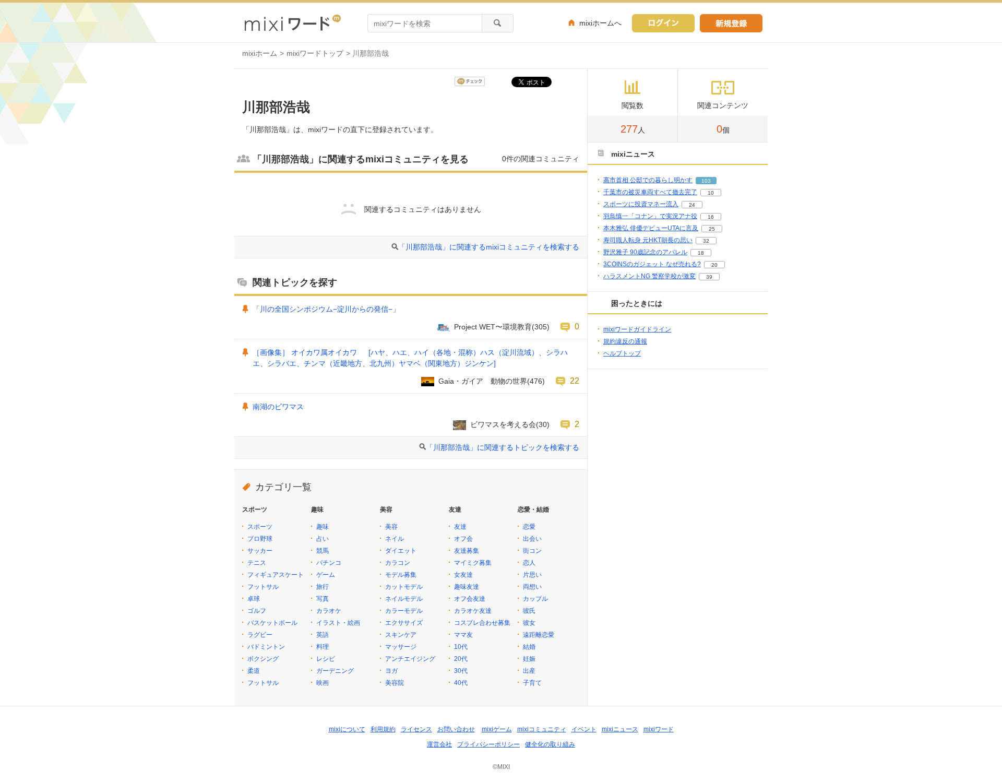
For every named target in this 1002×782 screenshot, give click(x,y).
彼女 (529, 622)
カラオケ (328, 610)
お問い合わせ (456, 729)
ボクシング (263, 658)
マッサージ (400, 646)
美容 (391, 526)
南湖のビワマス (278, 406)
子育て (532, 682)
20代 (461, 658)
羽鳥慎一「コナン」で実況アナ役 (650, 216)
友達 (460, 526)
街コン (532, 550)
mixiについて (347, 729)
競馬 (322, 550)
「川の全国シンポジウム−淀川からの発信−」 (326, 309)
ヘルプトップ (622, 353)
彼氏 (529, 610)
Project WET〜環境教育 (493, 327)
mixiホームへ (600, 23)
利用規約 (383, 729)
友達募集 (466, 550)
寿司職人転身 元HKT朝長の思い (648, 240)
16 (711, 217)
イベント (584, 729)
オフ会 (463, 538)
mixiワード (658, 729)
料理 (322, 646)
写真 (322, 598)
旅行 (322, 586)
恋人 (529, 562)
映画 (322, 682)
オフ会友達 (469, 598)
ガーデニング (335, 670)
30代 (461, 670)
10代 (461, 646)
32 (706, 241)
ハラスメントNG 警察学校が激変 (649, 276)
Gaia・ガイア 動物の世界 (482, 381)
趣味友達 (466, 586)
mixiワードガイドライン (637, 329)
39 (709, 277)
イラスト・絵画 (338, 622)
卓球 (253, 598)
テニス (256, 562)
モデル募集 (400, 574)
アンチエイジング (410, 658)
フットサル (263, 586)
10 (711, 193)
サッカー (259, 550)
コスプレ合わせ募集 (482, 622)
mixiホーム (259, 53)
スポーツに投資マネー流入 (640, 204)
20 (714, 265)
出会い (532, 538)
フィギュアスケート (275, 574)
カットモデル (404, 586)
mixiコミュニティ (541, 729)
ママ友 (463, 634)
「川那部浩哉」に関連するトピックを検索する (502, 447)
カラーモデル (404, 610)
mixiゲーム (497, 729)
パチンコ (328, 562)
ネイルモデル (404, 598)
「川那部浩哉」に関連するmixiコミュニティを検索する (488, 247)
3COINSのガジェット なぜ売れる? (652, 264)
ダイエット (400, 550)
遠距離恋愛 (538, 634)
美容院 (394, 682)
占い (322, 538)
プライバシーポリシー (488, 744)
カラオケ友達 (473, 610)
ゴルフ (256, 610)
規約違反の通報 (625, 341)
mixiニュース (620, 729)
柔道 (253, 670)
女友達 (463, 574)
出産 (529, 670)
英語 (322, 634)
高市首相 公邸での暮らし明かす (648, 180)
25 (712, 229)
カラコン (397, 562)
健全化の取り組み (550, 744)
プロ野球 (259, 538)
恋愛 (529, 526)
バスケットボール (272, 622)
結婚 (529, 646)
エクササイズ (404, 622)
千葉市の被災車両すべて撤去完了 (650, 192)
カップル (535, 598)
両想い (532, 586)
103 (706, 181)
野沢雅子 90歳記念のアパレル (645, 252)
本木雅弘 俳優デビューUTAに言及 (650, 228)
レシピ (325, 658)
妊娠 (529, 658)
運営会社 (439, 744)
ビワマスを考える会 (503, 424)
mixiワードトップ (315, 53)
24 (692, 205)
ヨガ (391, 670)
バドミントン (266, 646)
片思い (532, 574)
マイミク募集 (473, 562)
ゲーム (325, 574)
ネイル (394, 538)
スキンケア (400, 634)
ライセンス (416, 729)
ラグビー (259, 634)
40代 (461, 682)
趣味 (322, 526)
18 (701, 253)
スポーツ (259, 526)
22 (574, 380)
